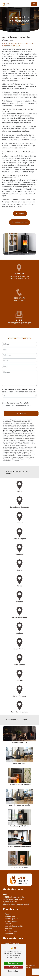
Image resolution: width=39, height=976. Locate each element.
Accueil (22, 213)
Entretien (8, 928)
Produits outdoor (11, 931)
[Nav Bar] (34, 4)
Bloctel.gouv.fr (7, 459)
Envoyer (23, 413)
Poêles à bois (10, 916)
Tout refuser (13, 967)
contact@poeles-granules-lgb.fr (19, 323)
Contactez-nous (21, 222)
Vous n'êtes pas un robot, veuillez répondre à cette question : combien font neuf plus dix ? (19, 390)
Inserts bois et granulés (13, 926)
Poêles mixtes (10, 933)
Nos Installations (11, 921)
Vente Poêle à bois (12, 943)
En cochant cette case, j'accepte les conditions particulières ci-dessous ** (16, 404)
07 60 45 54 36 (19, 301)
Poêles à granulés (11, 919)
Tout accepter (13, 963)
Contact (8, 924)
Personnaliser (13, 971)
